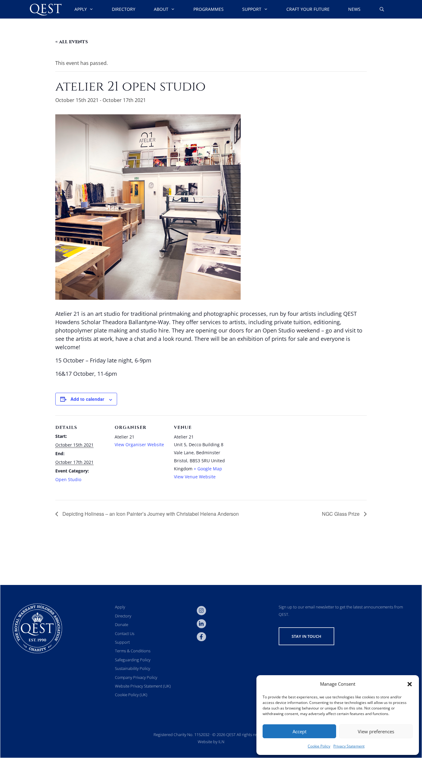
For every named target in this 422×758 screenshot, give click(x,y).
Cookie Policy (319, 746)
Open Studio (68, 479)
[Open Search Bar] (382, 9)
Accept (299, 731)
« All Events (71, 41)
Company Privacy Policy (136, 677)
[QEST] (45, 9)
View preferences (376, 731)
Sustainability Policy (132, 668)
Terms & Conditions (132, 651)
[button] (410, 684)
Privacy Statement (349, 746)
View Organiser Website (139, 444)
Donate (121, 624)
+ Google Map (208, 469)
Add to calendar (87, 399)
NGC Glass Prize (341, 513)
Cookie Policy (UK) (131, 694)
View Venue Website (195, 477)
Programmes (208, 9)
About (161, 9)
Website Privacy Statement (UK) (143, 686)
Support (251, 9)
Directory (123, 9)
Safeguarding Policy (132, 660)
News (354, 9)
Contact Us (124, 633)
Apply (80, 9)
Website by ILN (211, 741)
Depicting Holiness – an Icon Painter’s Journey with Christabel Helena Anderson (150, 513)
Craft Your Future (308, 9)
